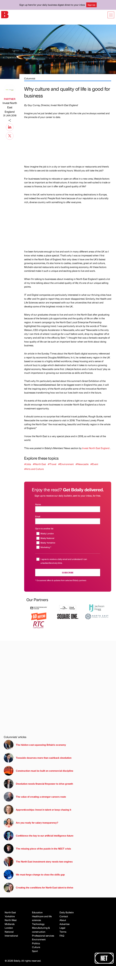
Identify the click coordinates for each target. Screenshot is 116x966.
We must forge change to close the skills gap (40, 874)
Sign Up (91, 4)
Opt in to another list (44, 528)
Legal (62, 927)
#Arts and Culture (34, 468)
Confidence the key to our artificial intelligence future (44, 835)
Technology (38, 924)
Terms (63, 931)
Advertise (64, 924)
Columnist (29, 78)
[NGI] (67, 607)
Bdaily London (47, 533)
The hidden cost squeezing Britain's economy (41, 744)
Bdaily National (47, 538)
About (63, 920)
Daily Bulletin (67, 912)
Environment (39, 939)
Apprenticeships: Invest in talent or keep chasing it (43, 809)
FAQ (62, 935)
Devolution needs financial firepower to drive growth (44, 783)
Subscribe (67, 572)
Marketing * (45, 547)
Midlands (9, 924)
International (11, 935)
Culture (36, 947)
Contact (64, 916)
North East (10, 912)
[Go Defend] (38, 616)
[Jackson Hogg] (96, 607)
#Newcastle (82, 464)
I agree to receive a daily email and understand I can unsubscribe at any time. (63, 561)
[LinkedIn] (9, 127)
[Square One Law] (67, 616)
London (9, 927)
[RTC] (38, 624)
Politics (36, 943)
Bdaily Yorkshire (47, 542)
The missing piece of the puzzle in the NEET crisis (43, 848)
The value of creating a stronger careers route (41, 796)
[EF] (38, 607)
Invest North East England (10, 107)
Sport (35, 951)
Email (37, 516)
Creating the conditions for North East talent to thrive (44, 887)
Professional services (43, 935)
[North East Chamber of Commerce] (96, 616)
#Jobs (27, 464)
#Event (94, 464)
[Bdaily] (5, 14)
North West (11, 920)
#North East (39, 464)
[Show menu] (111, 15)
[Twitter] (9, 135)
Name (38, 504)
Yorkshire (10, 916)
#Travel (52, 464)
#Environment (66, 464)
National (9, 931)
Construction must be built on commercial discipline (44, 770)
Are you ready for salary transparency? (37, 822)
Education (37, 912)
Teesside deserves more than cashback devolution (43, 757)
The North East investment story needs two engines (44, 861)
